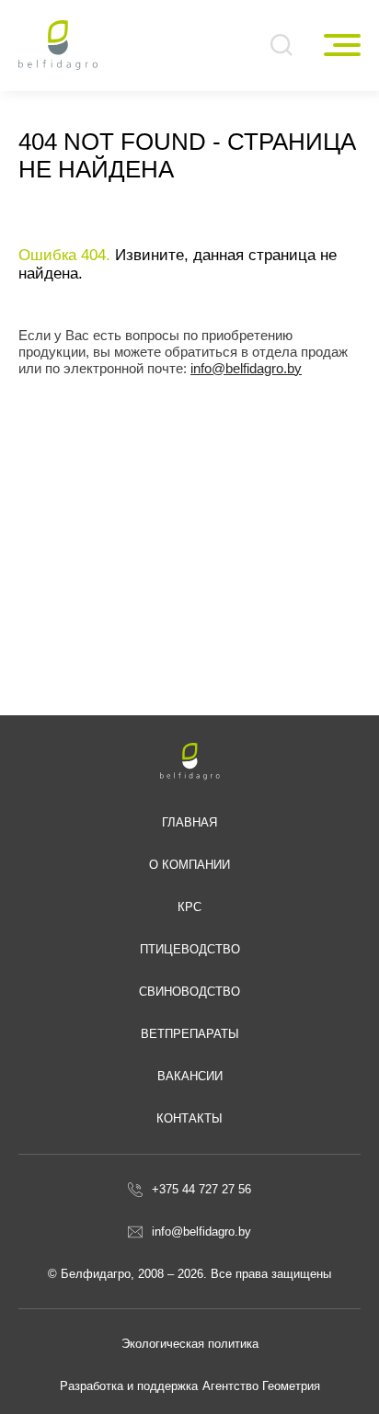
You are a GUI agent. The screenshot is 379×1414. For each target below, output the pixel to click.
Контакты (189, 1118)
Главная (189, 822)
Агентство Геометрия (261, 1386)
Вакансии (190, 1076)
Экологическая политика (189, 1344)
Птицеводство (190, 949)
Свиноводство (189, 991)
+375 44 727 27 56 (201, 1189)
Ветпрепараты (190, 1034)
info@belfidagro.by (246, 368)
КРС (189, 907)
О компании (189, 865)
